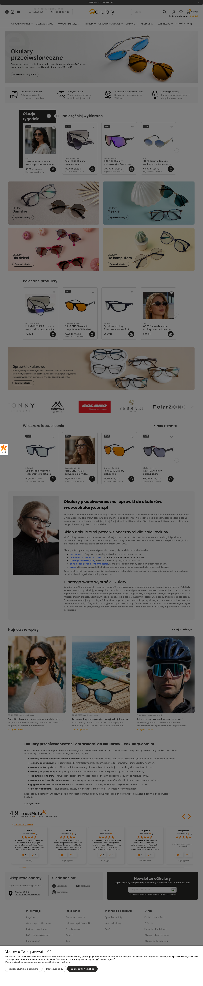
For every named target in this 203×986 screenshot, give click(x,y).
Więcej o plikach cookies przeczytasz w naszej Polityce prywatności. (38, 962)
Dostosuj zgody (54, 968)
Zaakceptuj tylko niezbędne (23, 968)
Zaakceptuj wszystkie (82, 968)
